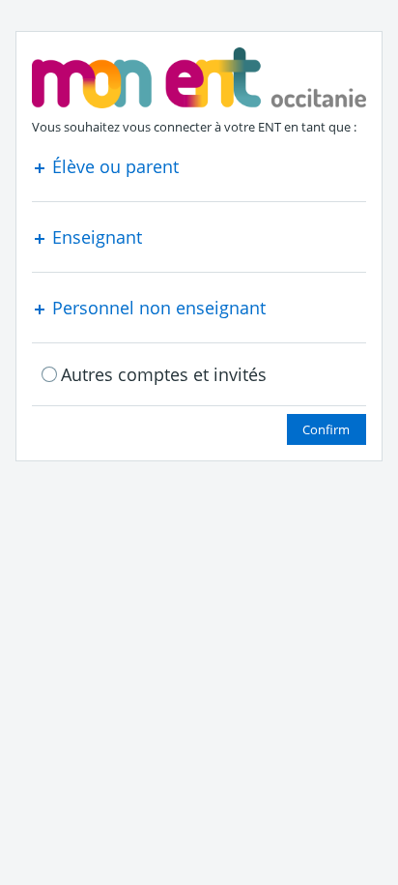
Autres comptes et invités (164, 374)
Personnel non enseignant (156, 307)
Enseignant (94, 237)
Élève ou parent (113, 166)
